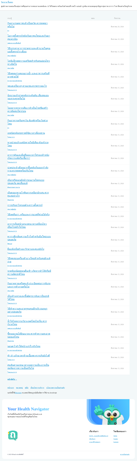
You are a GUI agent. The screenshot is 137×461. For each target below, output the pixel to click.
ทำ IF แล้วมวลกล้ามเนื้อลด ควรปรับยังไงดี (28, 355)
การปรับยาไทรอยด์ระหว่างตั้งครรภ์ (24, 205)
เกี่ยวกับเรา (92, 439)
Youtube (115, 439)
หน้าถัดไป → (12, 379)
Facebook (115, 442)
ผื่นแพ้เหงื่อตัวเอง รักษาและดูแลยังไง (25, 249)
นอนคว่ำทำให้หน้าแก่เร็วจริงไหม (23, 346)
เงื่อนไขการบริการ (37, 388)
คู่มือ (26, 388)
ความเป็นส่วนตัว (125, 454)
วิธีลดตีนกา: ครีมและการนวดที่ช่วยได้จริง (28, 214)
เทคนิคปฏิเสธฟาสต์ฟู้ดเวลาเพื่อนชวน (26, 133)
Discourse (18, 393)
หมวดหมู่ (19, 388)
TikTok (115, 436)
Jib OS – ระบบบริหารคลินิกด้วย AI (98, 436)
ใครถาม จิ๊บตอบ (7, 2)
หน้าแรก (10, 388)
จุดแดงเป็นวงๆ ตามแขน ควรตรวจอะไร (27, 86)
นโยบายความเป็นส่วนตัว (55, 388)
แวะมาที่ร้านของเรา (94, 442)
